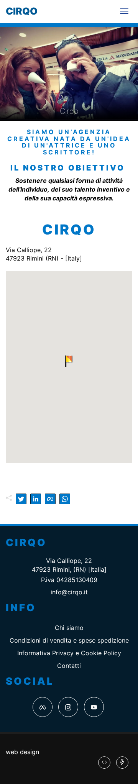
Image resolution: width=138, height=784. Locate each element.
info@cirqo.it (69, 592)
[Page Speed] (122, 762)
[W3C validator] (104, 762)
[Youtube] (94, 707)
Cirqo (22, 11)
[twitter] (21, 499)
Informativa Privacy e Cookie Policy (69, 653)
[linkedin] (35, 499)
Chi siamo (69, 627)
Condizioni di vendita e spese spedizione (69, 640)
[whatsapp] (64, 499)
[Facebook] (43, 707)
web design (22, 752)
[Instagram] (68, 707)
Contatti (69, 665)
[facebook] (50, 499)
